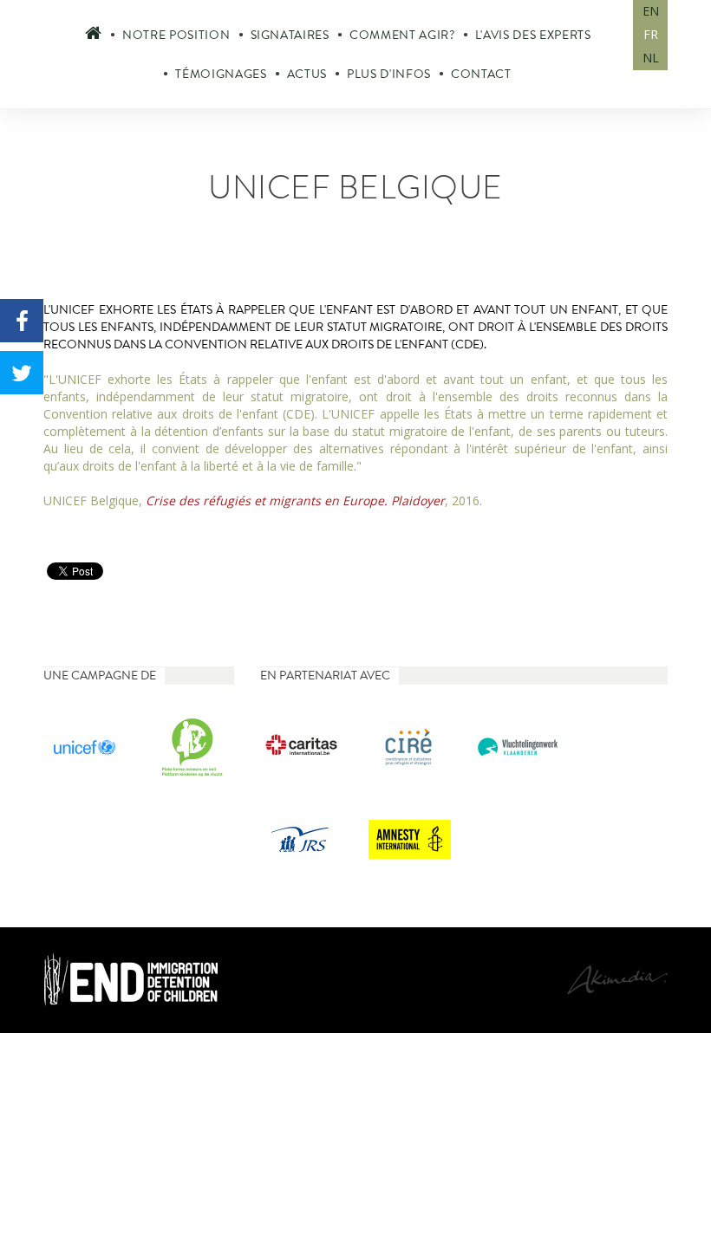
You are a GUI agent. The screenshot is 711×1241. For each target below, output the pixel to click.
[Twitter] (21, 372)
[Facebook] (21, 320)
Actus (307, 74)
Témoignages (220, 74)
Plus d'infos (389, 74)
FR (650, 34)
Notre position (176, 35)
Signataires (290, 35)
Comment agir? (402, 35)
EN (651, 11)
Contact (481, 74)
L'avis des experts (533, 35)
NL (651, 57)
